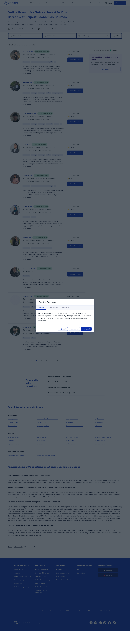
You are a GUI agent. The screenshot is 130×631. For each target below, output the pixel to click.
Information (65, 307)
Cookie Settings (53, 307)
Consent (41, 307)
